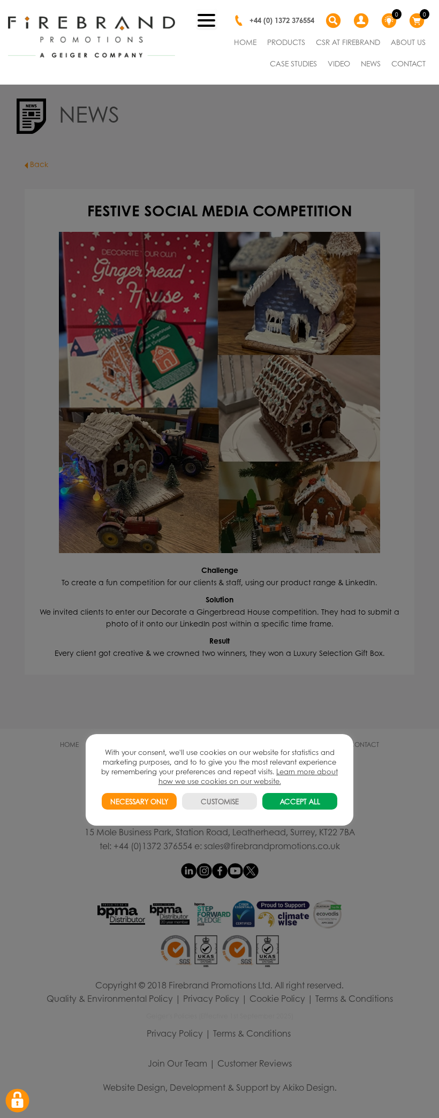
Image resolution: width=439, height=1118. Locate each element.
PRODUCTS (286, 41)
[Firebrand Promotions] (91, 37)
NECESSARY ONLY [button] (139, 801)
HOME (245, 41)
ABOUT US (408, 41)
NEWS (371, 63)
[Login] (362, 21)
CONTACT (408, 63)
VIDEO (339, 63)
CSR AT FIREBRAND (348, 41)
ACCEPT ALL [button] (300, 801)
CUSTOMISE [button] (220, 801)
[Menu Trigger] (206, 19)
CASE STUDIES (293, 63)
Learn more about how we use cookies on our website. (248, 776)
